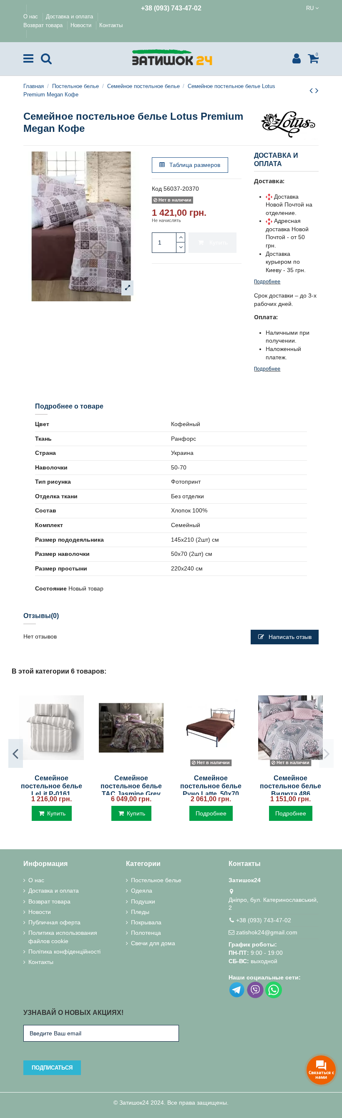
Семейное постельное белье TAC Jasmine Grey (131, 786)
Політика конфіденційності (64, 951)
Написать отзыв (289, 636)
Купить (218, 242)
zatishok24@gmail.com (266, 932)
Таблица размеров (194, 165)
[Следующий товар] (317, 90)
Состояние (51, 588)
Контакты (111, 25)
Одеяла (141, 890)
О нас (31, 16)
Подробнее (267, 282)
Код (157, 188)
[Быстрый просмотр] (51, 766)
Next (326, 753)
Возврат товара (43, 25)
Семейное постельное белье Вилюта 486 (290, 786)
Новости (81, 25)
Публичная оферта (54, 922)
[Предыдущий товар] (312, 90)
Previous (15, 753)
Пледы (140, 912)
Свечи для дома (153, 943)
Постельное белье (156, 880)
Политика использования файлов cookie (62, 936)
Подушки (143, 901)
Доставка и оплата (70, 16)
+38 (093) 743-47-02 (171, 8)
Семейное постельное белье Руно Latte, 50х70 (210, 786)
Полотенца (146, 932)
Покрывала (146, 922)
